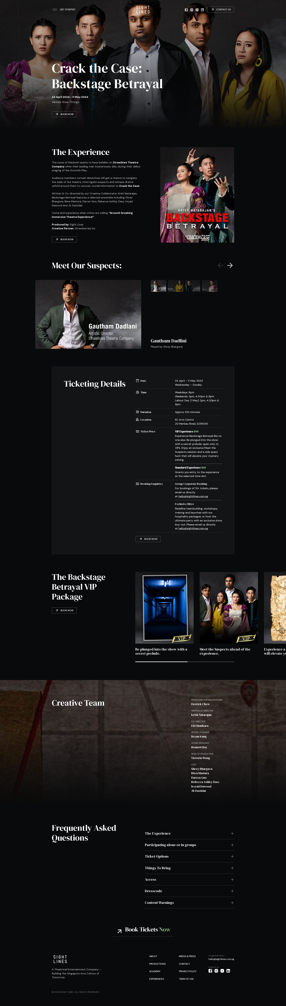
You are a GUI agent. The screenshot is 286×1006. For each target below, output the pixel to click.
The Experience (158, 833)
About (153, 956)
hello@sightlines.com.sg (193, 496)
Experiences (156, 978)
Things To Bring (158, 868)
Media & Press (187, 956)
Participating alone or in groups (170, 845)
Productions (157, 963)
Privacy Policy (187, 971)
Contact (184, 963)
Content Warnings (159, 903)
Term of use (186, 978)
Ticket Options (157, 856)
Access (150, 879)
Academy (154, 971)
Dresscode (153, 891)
